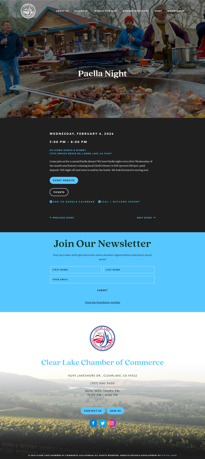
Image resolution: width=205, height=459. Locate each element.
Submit (102, 290)
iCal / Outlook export (121, 202)
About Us (62, 11)
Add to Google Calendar (74, 202)
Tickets (59, 192)
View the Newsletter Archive (102, 302)
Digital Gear (169, 455)
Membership (176, 11)
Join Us (115, 410)
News (158, 11)
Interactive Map (105, 11)
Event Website (64, 180)
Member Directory (136, 11)
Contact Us (93, 410)
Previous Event (63, 218)
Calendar (81, 11)
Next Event (144, 218)
